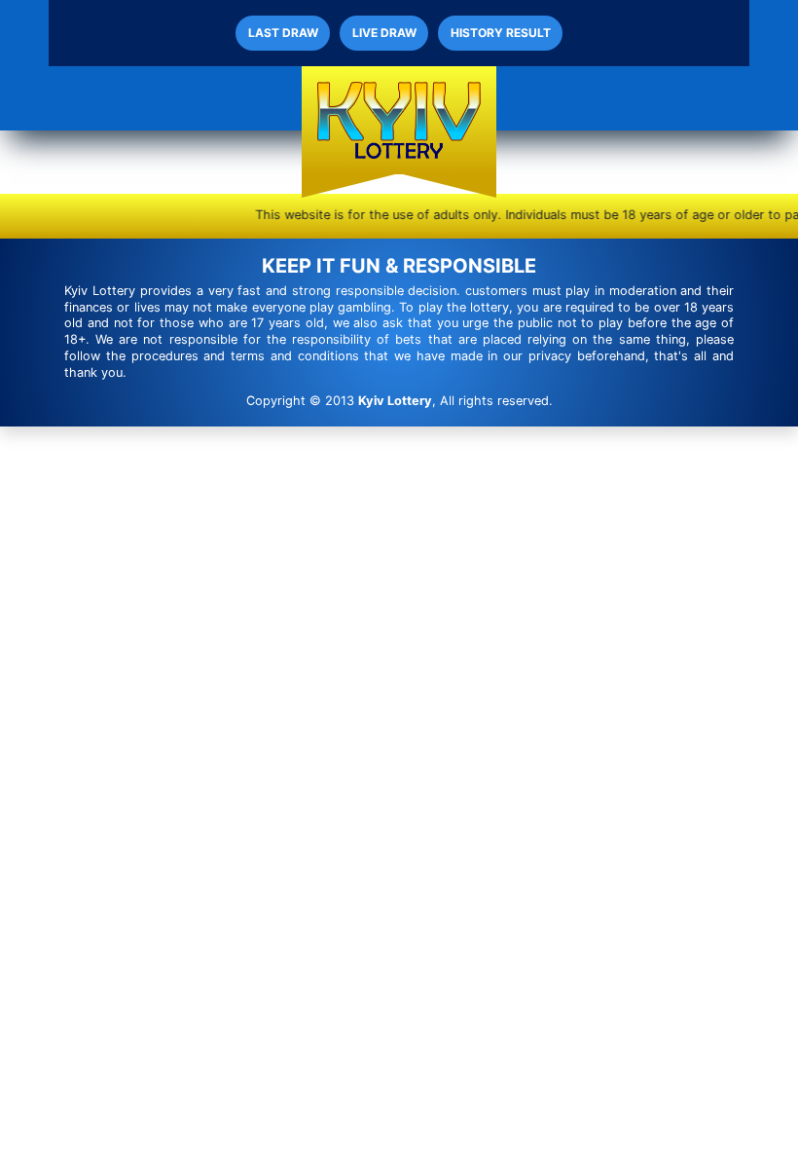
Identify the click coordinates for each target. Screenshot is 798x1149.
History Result (501, 32)
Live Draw (384, 32)
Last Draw (283, 32)
